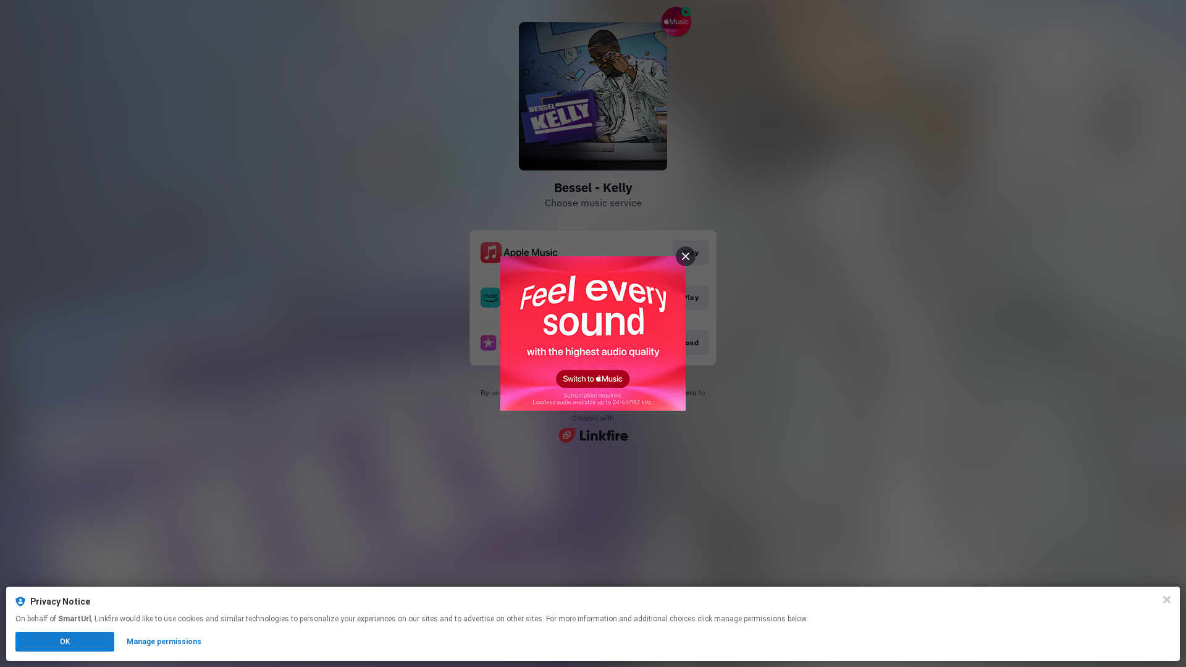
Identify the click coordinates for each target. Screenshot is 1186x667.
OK (65, 641)
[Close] (1167, 600)
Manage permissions (164, 641)
